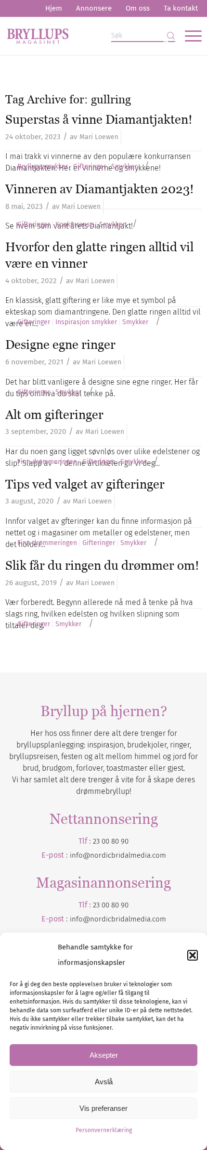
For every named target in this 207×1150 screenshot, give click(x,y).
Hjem (53, 8)
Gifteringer (89, 166)
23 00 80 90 (111, 841)
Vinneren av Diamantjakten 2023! (99, 189)
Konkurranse (74, 224)
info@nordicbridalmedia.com (118, 855)
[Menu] (188, 35)
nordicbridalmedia (120, 919)
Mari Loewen (98, 137)
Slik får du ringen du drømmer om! (102, 565)
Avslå (104, 1082)
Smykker (124, 166)
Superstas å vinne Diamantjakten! (99, 119)
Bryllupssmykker (42, 166)
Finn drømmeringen (47, 462)
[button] (192, 955)
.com (158, 919)
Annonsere (94, 8)
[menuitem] (53, 8)
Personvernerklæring (104, 1130)
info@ (80, 919)
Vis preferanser (103, 1108)
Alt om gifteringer (54, 414)
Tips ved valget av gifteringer (85, 484)
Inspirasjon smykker (86, 322)
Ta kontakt (181, 8)
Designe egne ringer (60, 344)
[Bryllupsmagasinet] (84, 35)
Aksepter (104, 1055)
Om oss (138, 8)
